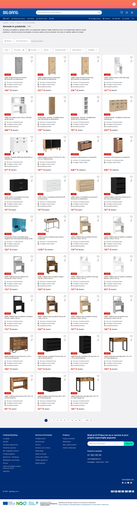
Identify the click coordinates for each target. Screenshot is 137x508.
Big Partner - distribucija (11, 457)
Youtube (128, 483)
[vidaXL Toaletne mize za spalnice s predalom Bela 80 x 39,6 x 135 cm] (118, 233)
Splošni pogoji (39, 441)
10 (79, 420)
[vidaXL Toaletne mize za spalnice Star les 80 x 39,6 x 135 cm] (52, 313)
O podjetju (6, 438)
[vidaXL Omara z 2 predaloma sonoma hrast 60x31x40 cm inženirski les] (85, 193)
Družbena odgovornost (10, 445)
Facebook (122, 483)
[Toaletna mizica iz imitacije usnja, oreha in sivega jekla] (52, 233)
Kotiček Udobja (17, 84)
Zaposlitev (6, 471)
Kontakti (5, 441)
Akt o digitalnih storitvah (11, 451)
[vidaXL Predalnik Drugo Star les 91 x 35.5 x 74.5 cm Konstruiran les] (18, 352)
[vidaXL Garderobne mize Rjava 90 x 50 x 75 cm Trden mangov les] (85, 392)
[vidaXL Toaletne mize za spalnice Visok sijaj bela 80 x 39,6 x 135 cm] (85, 273)
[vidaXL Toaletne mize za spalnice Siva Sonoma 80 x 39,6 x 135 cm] (18, 273)
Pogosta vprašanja (69, 438)
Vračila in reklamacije (69, 448)
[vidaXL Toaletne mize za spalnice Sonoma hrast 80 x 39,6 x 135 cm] (85, 233)
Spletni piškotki (40, 463)
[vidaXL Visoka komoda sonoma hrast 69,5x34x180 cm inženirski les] (52, 74)
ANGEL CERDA (83, 162)
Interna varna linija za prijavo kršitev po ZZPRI (12, 467)
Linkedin (131, 483)
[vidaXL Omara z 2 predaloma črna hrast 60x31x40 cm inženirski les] (18, 193)
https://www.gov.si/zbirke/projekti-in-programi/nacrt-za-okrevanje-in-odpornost (84, 504)
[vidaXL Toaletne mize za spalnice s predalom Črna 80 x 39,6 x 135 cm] (18, 313)
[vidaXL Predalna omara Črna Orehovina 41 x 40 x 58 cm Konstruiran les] (118, 193)
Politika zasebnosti (41, 460)
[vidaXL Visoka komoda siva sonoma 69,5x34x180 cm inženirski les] (18, 74)
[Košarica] (132, 12)
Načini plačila (39, 451)
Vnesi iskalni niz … (50, 12)
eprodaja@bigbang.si (94, 459)
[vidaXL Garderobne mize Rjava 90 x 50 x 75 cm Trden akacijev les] (118, 352)
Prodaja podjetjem (9, 454)
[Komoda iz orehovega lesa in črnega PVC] (85, 153)
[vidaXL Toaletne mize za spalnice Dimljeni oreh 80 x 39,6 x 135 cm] (52, 273)
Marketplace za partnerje (11, 460)
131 (87, 420)
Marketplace (67, 441)
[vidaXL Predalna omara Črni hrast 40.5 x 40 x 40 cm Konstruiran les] (52, 392)
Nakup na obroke (40, 454)
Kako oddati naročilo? (70, 445)
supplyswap (16, 243)
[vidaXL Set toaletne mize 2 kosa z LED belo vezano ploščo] (18, 114)
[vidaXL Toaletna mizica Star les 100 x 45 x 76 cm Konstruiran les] (18, 392)
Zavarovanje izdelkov (42, 457)
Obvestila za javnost (9, 448)
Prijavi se (129, 443)
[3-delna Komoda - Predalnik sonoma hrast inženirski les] (118, 114)
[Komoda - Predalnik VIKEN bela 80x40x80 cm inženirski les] (18, 153)
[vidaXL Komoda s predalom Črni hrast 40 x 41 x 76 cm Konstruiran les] (85, 352)
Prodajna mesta (40, 438)
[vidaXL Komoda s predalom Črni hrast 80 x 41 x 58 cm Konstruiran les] (52, 352)
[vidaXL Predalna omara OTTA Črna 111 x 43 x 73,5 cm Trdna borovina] (52, 153)
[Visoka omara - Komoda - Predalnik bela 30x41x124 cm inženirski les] (85, 114)
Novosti (5, 463)
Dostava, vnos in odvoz (42, 448)
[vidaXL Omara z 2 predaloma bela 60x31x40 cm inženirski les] (52, 193)
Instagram (125, 483)
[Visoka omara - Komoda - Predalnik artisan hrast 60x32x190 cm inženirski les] (52, 114)
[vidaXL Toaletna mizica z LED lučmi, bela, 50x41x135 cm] (118, 74)
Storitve (38, 445)
